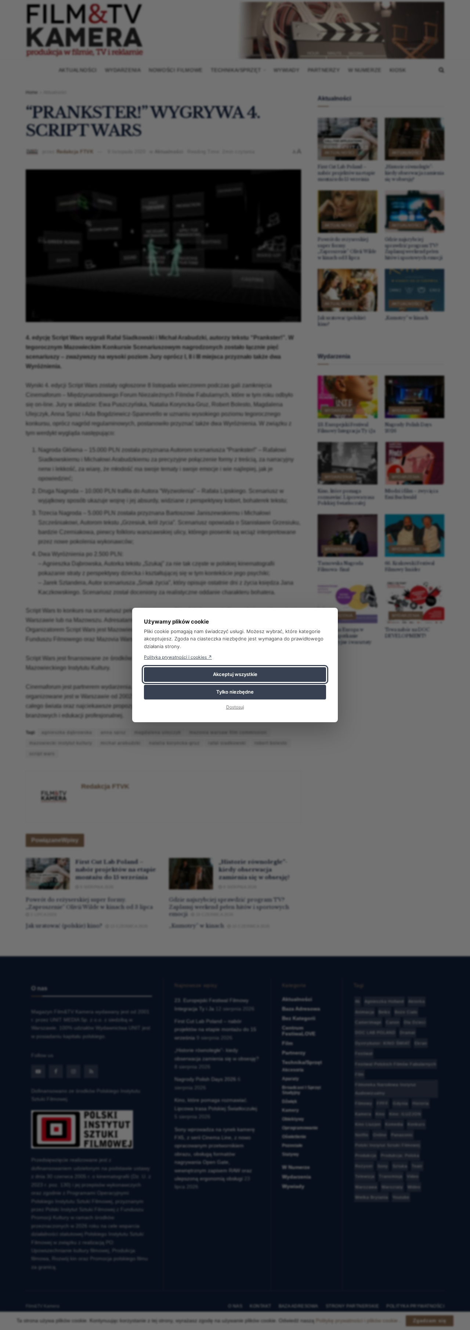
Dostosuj (235, 707)
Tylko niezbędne (235, 692)
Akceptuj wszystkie (235, 674)
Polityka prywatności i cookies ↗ (178, 657)
